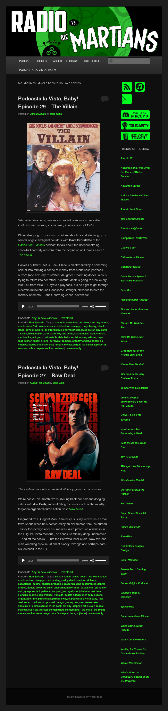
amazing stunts (99, 322)
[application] (63, 306)
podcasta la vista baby (57, 337)
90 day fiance (63, 576)
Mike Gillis (56, 114)
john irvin (84, 591)
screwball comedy (60, 341)
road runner (25, 341)
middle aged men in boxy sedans (84, 595)
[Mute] (92, 306)
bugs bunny (89, 326)
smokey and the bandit (85, 341)
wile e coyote (36, 348)
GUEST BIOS (92, 61)
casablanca (25, 584)
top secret (100, 344)
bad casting (53, 580)
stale (45, 344)
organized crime (27, 598)
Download (66, 318)
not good (37, 337)
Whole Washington (131, 663)
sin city (67, 606)
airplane (84, 322)
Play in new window (44, 318)
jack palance (43, 591)
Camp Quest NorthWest (134, 238)
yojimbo (81, 613)
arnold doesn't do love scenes (35, 326)
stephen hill (79, 606)
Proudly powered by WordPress (84, 697)
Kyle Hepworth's (131, 431)
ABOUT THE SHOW (65, 61)
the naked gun (72, 344)
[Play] (23, 306)
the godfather (73, 609)
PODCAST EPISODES (33, 61)
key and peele (65, 333)
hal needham (35, 333)
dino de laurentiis (86, 584)
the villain (87, 344)
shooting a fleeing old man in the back (40, 606)
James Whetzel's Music (134, 388)
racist (74, 337)
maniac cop (36, 595)
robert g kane (41, 341)
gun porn (29, 591)
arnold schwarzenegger (68, 326)
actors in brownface (66, 322)
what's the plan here (63, 613)
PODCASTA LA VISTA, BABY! (37, 70)
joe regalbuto (70, 591)
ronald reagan (57, 602)
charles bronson (51, 584)
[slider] (101, 306)
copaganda (68, 584)
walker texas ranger (39, 613)
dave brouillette (35, 330)
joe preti (56, 591)
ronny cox (72, 602)
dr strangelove (53, 330)
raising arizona (87, 337)
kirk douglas (81, 333)
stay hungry (56, 344)
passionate (44, 598)
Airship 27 (127, 158)
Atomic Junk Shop (131, 209)
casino (37, 584)
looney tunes (97, 333)
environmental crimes (66, 587)
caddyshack (68, 580)
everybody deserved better (79, 330)
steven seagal (95, 606)
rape (100, 337)
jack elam (50, 333)
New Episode (36, 322)
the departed (56, 609)
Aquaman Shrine (130, 186)
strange (22, 609)
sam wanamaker (89, 602)
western (22, 348)
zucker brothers (54, 348)
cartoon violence (86, 580)
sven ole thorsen (38, 609)
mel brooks (24, 337)
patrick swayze (61, 598)
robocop (43, 602)
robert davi (30, 602)
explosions (87, 587)
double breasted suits (40, 587)
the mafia (87, 609)
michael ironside (53, 595)
